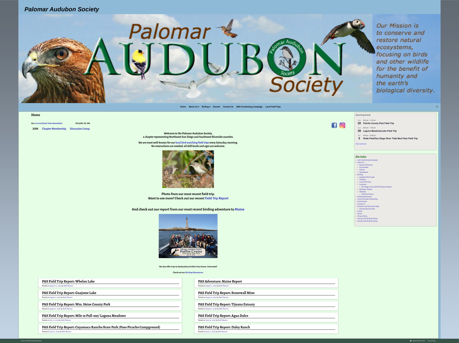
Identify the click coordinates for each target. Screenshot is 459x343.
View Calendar (360, 144)
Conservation (362, 201)
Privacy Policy (362, 216)
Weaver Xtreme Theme (419, 341)
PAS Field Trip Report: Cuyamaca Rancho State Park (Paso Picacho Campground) (101, 327)
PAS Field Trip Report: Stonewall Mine (226, 292)
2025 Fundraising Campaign (249, 106)
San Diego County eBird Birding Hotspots (376, 187)
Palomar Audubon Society (34, 341)
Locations (362, 184)
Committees (363, 167)
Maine (239, 209)
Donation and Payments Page (368, 206)
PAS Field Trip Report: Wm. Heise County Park (76, 304)
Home (183, 106)
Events (359, 211)
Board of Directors (366, 165)
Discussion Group (80, 128)
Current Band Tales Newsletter (49, 123)
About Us (193, 106)
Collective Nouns (367, 194)
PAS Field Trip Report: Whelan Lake (68, 281)
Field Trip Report (216, 198)
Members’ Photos (365, 189)
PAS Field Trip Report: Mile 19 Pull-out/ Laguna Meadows (84, 315)
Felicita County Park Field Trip (378, 123)
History (362, 170)
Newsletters (363, 172)
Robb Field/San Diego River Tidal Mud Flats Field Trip (390, 138)
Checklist (362, 179)
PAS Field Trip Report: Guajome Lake (69, 292)
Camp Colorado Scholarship (367, 199)
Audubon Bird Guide (366, 177)
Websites (362, 192)
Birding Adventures (364, 197)
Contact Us (228, 106)
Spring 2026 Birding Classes (367, 218)
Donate (216, 106)
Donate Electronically (367, 209)
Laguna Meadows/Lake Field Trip (380, 130)
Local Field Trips (273, 106)
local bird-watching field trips (192, 142)
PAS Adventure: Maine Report (220, 281)
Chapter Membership (54, 128)
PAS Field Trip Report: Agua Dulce (223, 315)
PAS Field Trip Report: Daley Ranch (224, 327)
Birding (205, 106)
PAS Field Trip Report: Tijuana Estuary (226, 304)
